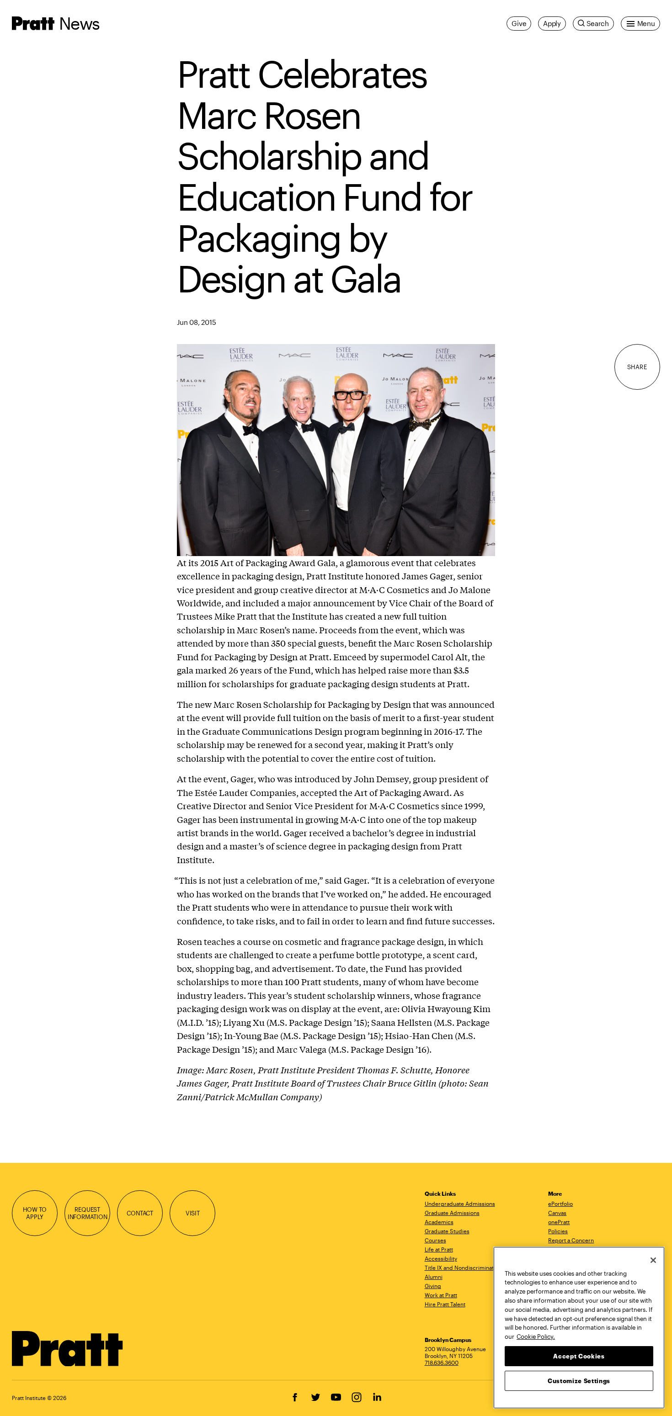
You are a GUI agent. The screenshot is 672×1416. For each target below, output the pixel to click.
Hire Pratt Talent (445, 1304)
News (79, 23)
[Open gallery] (336, 449)
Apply (552, 23)
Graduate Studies (447, 1231)
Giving (433, 1286)
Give (519, 23)
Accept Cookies (578, 1355)
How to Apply (35, 1213)
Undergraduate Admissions (460, 1203)
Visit (193, 1213)
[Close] (653, 1260)
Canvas (557, 1212)
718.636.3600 (442, 1362)
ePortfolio (560, 1203)
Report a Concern (571, 1240)
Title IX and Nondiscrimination (463, 1267)
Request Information (87, 1213)
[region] (579, 1327)
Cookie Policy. (536, 1336)
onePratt (559, 1222)
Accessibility (441, 1258)
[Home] (67, 1349)
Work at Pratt (441, 1295)
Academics (439, 1222)
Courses (435, 1240)
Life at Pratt (439, 1249)
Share (637, 367)
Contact (140, 1213)
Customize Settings (579, 1380)
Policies (558, 1231)
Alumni (434, 1276)
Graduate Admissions (452, 1212)
